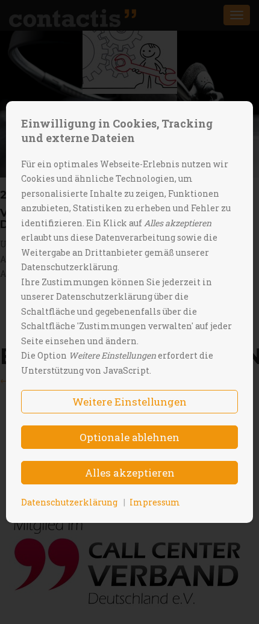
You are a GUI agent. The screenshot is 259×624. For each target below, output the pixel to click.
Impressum (155, 502)
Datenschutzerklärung (69, 502)
